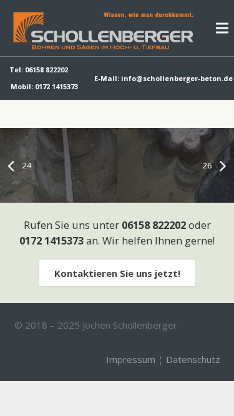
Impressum (130, 359)
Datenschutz (193, 359)
